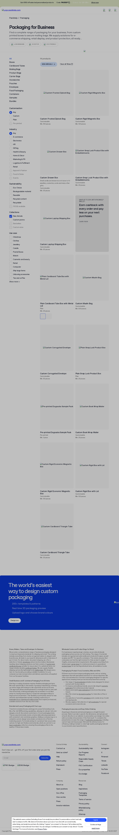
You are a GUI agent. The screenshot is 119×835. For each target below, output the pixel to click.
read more (95, 828)
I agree (95, 820)
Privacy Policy (42, 829)
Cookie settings (95, 825)
